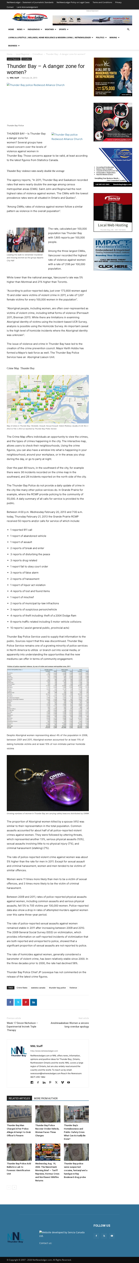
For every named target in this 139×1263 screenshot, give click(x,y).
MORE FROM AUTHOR (46, 1098)
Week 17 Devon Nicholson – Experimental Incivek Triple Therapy (22, 1027)
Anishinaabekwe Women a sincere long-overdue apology (70, 1025)
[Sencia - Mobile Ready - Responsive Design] (113, 212)
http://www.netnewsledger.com (44, 1051)
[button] (128, 29)
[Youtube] (70, 1083)
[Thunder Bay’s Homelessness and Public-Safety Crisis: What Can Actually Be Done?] (76, 1114)
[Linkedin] (33, 1002)
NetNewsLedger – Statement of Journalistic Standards (30, 2)
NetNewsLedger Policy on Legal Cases (73, 2)
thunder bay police (57, 987)
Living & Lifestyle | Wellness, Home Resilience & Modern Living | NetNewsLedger (49, 37)
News (19, 29)
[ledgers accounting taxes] (113, 167)
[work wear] (113, 122)
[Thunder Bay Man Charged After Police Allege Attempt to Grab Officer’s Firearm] (19, 1114)
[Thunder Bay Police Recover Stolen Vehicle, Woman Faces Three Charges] (47, 1114)
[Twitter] (18, 1002)
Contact (10, 7)
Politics (100, 37)
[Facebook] (10, 1002)
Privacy (118, 2)
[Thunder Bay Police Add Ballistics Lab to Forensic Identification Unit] (19, 1152)
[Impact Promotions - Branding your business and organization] (113, 254)
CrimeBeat (38, 54)
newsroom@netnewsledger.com (57, 1246)
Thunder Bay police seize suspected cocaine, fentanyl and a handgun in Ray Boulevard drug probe (75, 1170)
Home (11, 29)
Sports (62, 29)
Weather (49, 29)
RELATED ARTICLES (19, 1098)
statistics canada (38, 987)
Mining (113, 37)
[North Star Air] (92, 20)
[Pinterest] (25, 1002)
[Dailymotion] (33, 1083)
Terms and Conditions (102, 2)
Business (12, 45)
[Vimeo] (63, 1083)
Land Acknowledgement (27, 7)
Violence (73, 987)
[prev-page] (9, 1187)
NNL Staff (14, 77)
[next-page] (14, 1187)
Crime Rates (22, 987)
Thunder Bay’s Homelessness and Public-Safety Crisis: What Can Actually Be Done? (74, 1132)
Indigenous (34, 29)
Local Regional (22, 54)
